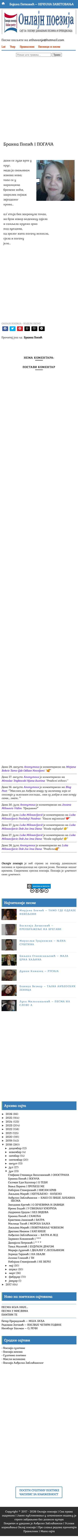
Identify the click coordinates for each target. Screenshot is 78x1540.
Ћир (12, 46)
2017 (9, 1284)
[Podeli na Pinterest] (20, 328)
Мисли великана (14, 1359)
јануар (13, 1280)
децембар (15, 1148)
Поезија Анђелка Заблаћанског (23, 1362)
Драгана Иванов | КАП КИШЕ (27, 1231)
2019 (9, 1140)
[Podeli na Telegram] (42, 328)
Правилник (27, 46)
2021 (9, 1133)
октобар (14, 1155)
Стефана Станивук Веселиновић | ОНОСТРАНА (38, 1175)
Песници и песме (49, 46)
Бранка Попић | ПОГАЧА (23, 1178)
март (12, 1273)
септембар (16, 1159)
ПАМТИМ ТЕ (9, 1314)
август (13, 1163)
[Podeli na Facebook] (5, 328)
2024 (9, 1121)
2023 (9, 1125)
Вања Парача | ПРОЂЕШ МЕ (26, 1186)
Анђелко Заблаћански (48, 1523)
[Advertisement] (39, 98)
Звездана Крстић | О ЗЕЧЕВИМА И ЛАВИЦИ (36, 1204)
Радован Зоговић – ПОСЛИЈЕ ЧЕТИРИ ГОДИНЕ (32, 1324)
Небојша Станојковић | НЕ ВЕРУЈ (29, 1261)
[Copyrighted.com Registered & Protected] (39, 886)
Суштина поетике (14, 1355)
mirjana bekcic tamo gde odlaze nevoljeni (39, 768)
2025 (9, 1117)
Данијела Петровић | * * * (24, 1242)
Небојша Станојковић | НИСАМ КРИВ (32, 1190)
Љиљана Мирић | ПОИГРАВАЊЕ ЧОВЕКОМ (36, 1227)
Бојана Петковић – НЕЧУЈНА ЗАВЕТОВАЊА (41, 4)
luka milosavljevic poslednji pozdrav (38, 816)
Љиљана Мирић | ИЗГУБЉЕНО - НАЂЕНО (35, 1193)
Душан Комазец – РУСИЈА (39, 971)
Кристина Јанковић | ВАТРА (26, 1220)
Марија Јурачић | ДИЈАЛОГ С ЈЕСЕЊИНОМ (36, 1250)
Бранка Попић (33, 337)
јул (11, 1167)
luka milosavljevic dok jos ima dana (38, 826)
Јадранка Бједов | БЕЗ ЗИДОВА (28, 1212)
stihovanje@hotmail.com (46, 40)
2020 (9, 1137)
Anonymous (31, 767)
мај (11, 1265)
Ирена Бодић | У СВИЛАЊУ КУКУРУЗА (32, 1208)
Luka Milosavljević (31, 814)
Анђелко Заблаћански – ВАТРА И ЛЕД (33, 1235)
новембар (15, 1152)
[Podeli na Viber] (34, 328)
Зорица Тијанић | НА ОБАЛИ (26, 1254)
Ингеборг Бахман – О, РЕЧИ (19, 1328)
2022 (9, 1129)
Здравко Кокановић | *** (24, 1238)
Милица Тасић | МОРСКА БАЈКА (29, 1223)
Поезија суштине (14, 1348)
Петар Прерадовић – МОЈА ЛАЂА (23, 1321)
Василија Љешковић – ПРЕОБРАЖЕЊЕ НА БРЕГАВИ (40, 927)
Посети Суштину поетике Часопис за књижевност (39, 1492)
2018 (9, 1144)
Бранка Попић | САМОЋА (24, 1216)
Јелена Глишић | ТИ (21, 1258)
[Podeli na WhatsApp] (27, 328)
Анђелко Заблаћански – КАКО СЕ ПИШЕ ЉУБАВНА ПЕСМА (41, 1199)
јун (11, 1171)
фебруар (15, 1276)
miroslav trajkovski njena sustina (23, 780)
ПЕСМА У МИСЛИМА (15, 1311)
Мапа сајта (48, 1531)
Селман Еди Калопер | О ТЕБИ (28, 1182)
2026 (9, 1114)
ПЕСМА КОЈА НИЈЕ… (15, 1307)
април (13, 1269)
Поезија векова (13, 1351)
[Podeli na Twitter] (13, 328)
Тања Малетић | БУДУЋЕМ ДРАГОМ (31, 1246)
